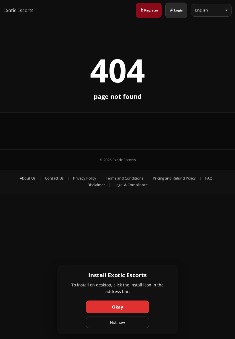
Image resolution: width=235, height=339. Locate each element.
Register (151, 10)
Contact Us (54, 178)
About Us (28, 178)
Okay (117, 307)
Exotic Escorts (18, 10)
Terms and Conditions (124, 178)
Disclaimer (96, 184)
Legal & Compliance (131, 184)
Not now (117, 322)
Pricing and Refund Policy (174, 178)
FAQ (208, 178)
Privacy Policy (84, 178)
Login (178, 10)
